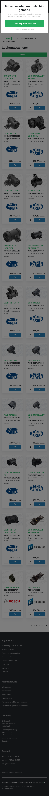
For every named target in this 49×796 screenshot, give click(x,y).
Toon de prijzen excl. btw (24, 24)
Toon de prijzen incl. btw (24, 30)
